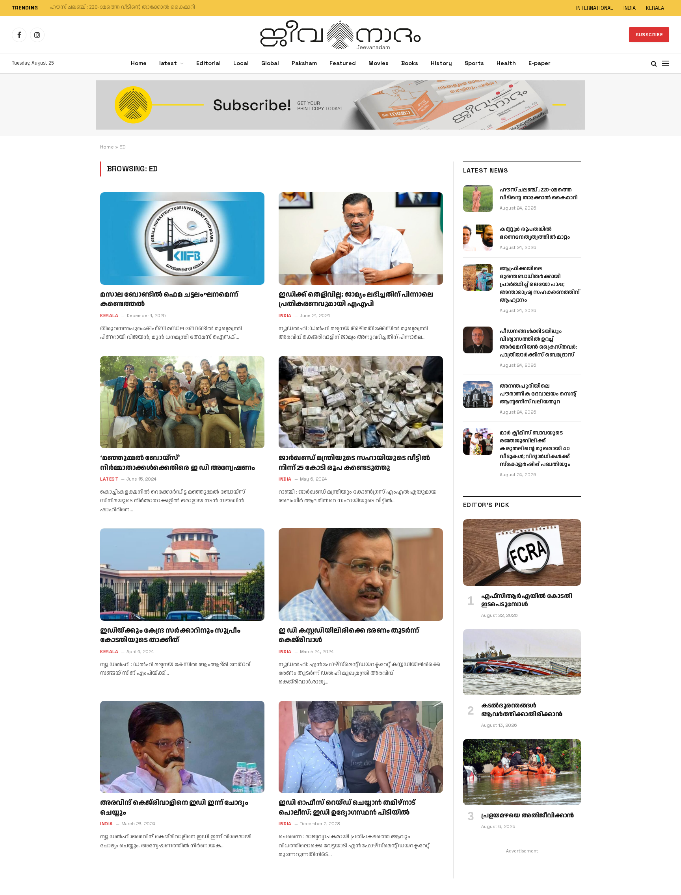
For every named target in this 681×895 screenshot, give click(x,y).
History (441, 63)
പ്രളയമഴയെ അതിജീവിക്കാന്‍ (527, 815)
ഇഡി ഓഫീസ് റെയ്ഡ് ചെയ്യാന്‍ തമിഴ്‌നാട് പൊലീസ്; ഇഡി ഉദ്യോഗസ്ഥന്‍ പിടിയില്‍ (347, 807)
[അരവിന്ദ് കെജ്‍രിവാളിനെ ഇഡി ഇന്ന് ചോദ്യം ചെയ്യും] (182, 747)
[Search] (654, 63)
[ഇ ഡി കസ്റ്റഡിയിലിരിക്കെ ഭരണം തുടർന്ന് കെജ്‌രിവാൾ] (361, 574)
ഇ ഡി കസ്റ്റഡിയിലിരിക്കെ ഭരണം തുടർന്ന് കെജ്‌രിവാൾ (349, 635)
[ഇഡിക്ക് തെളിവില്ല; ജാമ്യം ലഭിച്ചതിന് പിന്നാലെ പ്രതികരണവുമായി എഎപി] (361, 238)
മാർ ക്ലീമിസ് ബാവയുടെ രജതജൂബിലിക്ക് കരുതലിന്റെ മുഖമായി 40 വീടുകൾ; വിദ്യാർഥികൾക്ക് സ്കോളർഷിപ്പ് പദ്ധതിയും (535, 448)
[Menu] (665, 63)
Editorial (208, 63)
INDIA (629, 8)
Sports (474, 63)
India (285, 315)
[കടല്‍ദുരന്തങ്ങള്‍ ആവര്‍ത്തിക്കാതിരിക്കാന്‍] (522, 662)
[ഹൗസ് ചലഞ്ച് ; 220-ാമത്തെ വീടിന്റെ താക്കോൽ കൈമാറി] (478, 198)
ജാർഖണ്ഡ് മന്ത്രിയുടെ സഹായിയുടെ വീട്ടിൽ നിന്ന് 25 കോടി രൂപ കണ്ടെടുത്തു (354, 462)
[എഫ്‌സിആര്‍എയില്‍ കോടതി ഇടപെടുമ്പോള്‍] (522, 552)
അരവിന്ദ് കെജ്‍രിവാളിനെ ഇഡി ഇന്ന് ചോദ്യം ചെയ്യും (174, 807)
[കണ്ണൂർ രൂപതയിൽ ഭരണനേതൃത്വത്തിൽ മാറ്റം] (478, 238)
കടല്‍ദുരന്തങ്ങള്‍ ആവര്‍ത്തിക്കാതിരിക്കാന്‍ (521, 710)
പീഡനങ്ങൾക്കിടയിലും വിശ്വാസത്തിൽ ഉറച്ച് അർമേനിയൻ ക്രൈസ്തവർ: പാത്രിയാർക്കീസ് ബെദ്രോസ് (538, 343)
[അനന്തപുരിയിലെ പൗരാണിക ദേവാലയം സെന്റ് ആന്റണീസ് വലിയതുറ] (478, 394)
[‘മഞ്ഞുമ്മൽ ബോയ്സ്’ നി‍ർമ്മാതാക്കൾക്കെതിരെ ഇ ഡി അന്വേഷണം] (182, 402)
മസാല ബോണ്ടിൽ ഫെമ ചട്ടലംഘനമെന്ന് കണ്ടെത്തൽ (169, 299)
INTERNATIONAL (594, 8)
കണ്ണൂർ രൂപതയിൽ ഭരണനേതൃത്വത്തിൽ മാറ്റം (108, 7)
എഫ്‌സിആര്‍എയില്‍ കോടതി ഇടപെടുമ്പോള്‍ (526, 600)
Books (409, 63)
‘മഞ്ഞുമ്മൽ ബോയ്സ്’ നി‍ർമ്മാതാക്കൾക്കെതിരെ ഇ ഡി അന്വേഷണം (177, 462)
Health (506, 63)
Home (139, 63)
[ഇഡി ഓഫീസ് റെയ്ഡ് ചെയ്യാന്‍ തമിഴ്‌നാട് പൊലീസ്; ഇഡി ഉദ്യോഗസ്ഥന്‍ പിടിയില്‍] (361, 747)
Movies (378, 63)
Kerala (109, 315)
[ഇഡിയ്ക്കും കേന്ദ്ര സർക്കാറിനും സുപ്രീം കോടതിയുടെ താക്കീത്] (182, 574)
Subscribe (649, 35)
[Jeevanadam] (340, 35)
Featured (342, 63)
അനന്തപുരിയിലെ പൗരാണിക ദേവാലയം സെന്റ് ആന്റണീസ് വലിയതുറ (538, 394)
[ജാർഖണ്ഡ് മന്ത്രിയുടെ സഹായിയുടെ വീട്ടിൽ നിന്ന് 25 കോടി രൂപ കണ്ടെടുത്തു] (361, 402)
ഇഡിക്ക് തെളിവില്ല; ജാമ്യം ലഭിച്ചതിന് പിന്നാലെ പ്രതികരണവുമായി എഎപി (356, 299)
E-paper (539, 63)
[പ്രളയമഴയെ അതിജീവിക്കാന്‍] (522, 772)
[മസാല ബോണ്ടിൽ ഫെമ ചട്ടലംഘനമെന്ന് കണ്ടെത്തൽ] (182, 238)
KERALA (655, 8)
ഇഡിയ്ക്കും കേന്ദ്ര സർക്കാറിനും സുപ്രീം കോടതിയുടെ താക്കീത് (170, 635)
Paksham (304, 63)
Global (270, 63)
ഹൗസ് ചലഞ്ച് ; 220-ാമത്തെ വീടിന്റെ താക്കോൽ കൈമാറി (538, 194)
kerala (109, 651)
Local (241, 63)
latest (168, 63)
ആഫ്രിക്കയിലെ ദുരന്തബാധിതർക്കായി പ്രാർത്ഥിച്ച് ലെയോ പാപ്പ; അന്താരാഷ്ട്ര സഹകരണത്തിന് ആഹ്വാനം (540, 284)
